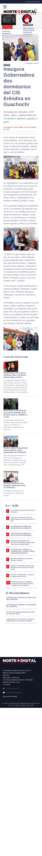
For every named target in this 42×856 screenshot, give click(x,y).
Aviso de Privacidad (10, 696)
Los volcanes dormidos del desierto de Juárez (23, 511)
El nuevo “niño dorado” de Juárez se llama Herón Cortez (22, 575)
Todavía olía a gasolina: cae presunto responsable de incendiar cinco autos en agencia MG (22, 542)
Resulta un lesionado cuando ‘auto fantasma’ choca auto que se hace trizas (22, 567)
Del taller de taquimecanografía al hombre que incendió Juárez (20, 612)
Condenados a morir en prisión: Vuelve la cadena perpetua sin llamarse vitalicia (20, 620)
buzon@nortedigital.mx (13, 692)
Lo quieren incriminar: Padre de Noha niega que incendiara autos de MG (23, 519)
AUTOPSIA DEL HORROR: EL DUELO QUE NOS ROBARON (21, 534)
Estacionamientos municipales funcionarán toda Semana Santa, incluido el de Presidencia (22, 583)
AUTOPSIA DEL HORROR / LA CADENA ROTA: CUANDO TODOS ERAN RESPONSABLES (23, 551)
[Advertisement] (16, 641)
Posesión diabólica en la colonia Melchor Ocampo (22, 559)
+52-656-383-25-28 (11, 688)
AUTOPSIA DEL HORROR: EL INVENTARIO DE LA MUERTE (21, 527)
